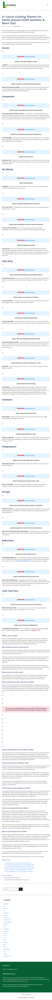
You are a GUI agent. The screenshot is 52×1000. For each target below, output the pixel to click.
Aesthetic (5, 904)
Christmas (6, 913)
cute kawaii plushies (22, 561)
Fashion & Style (8, 875)
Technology (6, 949)
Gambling (6, 929)
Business (5, 908)
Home (5, 935)
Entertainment (7, 919)
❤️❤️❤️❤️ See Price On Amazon (26, 56)
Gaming (5, 931)
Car (4, 910)
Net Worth (6, 942)
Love (4, 940)
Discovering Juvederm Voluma (12, 877)
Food (4, 926)
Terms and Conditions (22, 997)
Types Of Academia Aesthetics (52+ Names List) (16, 880)
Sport (4, 947)
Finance (5, 924)
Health (5, 933)
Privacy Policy (31, 997)
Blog (4, 906)
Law (4, 938)
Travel (5, 954)
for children (29, 608)
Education (6, 917)
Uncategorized (7, 956)
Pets (4, 944)
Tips (4, 951)
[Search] (21, 889)
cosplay (5, 915)
